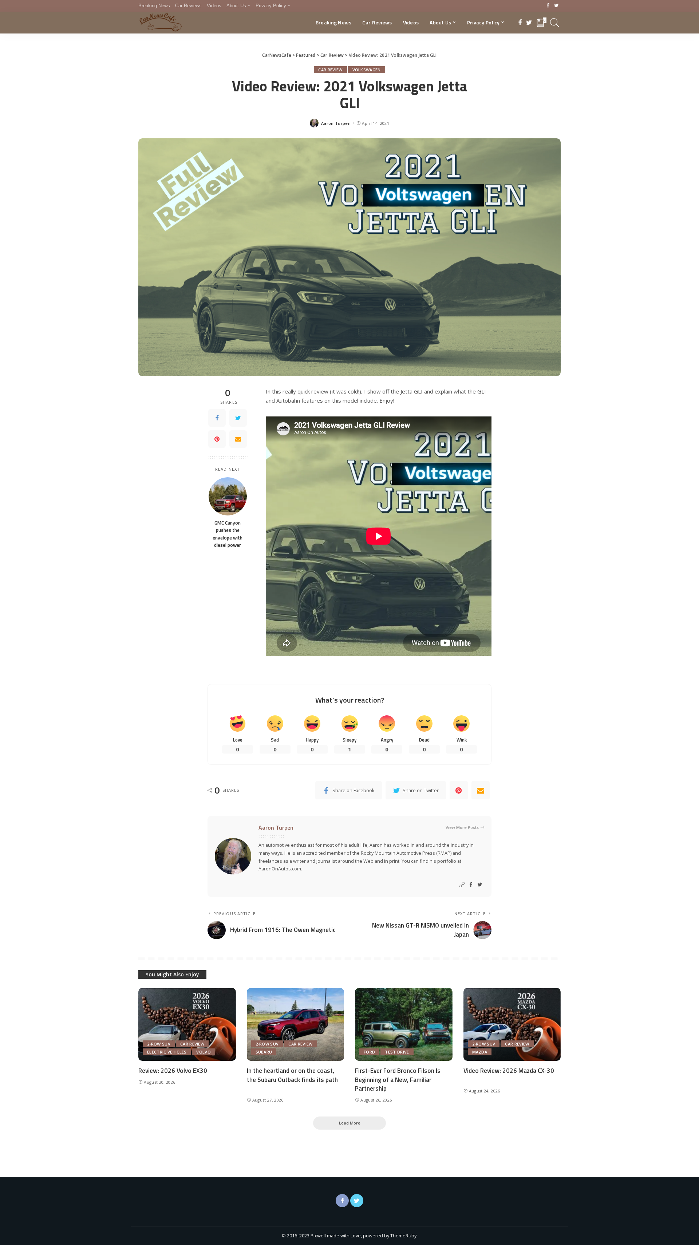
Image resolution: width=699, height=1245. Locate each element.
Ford (369, 1052)
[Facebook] (548, 6)
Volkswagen (366, 69)
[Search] (555, 22)
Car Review (330, 69)
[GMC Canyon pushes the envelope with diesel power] (228, 496)
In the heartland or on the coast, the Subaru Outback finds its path (292, 1075)
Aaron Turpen (336, 123)
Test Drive (397, 1052)
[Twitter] (556, 6)
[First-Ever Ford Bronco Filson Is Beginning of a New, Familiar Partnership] (404, 1024)
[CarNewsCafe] (160, 22)
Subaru (264, 1052)
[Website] (462, 884)
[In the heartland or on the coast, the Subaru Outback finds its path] (295, 1024)
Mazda (479, 1052)
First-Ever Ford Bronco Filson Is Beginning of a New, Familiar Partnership (398, 1079)
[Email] (238, 439)
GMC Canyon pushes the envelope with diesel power (227, 534)
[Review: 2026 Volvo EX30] (187, 1024)
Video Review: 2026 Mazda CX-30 (508, 1070)
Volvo (203, 1052)
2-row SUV (158, 1044)
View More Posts (462, 827)
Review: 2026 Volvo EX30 (172, 1070)
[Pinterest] (217, 439)
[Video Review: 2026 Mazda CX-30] (512, 1024)
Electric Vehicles (166, 1052)
